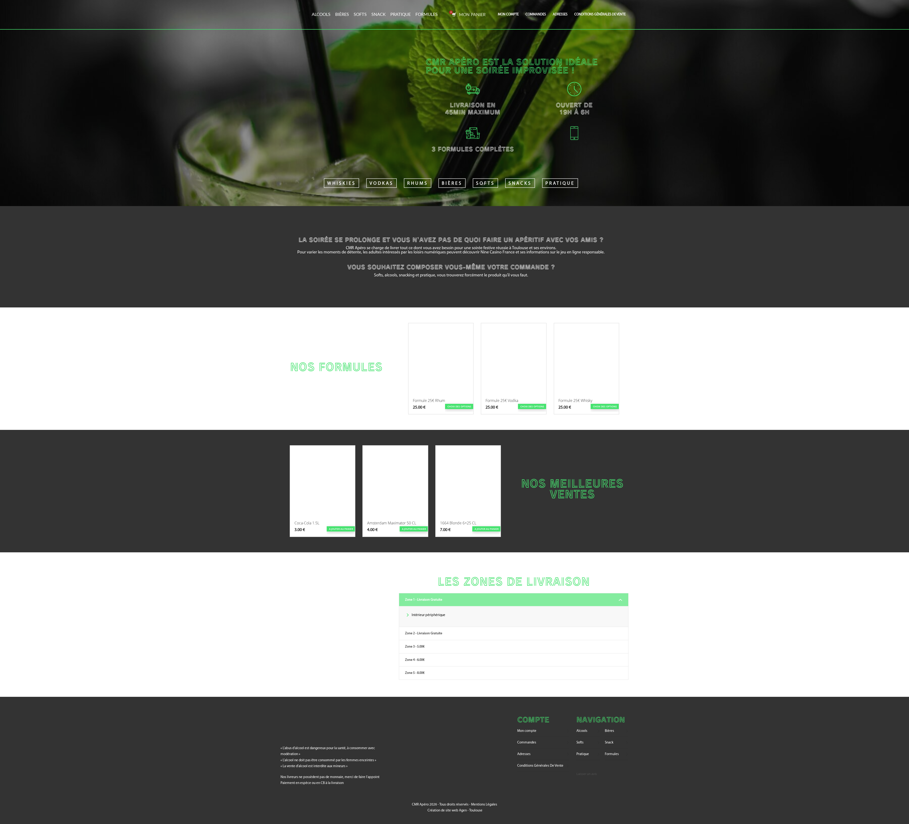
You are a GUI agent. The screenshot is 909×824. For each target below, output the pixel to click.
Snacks (520, 183)
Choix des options (459, 406)
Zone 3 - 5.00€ (414, 646)
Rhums (417, 183)
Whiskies (341, 183)
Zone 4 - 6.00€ (414, 660)
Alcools (321, 15)
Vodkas (381, 183)
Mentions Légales (484, 804)
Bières (342, 15)
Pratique (400, 15)
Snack (378, 15)
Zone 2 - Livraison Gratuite (423, 633)
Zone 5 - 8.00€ (414, 673)
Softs (360, 15)
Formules (426, 15)
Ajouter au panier (341, 529)
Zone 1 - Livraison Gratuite (423, 600)
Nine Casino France (498, 252)
